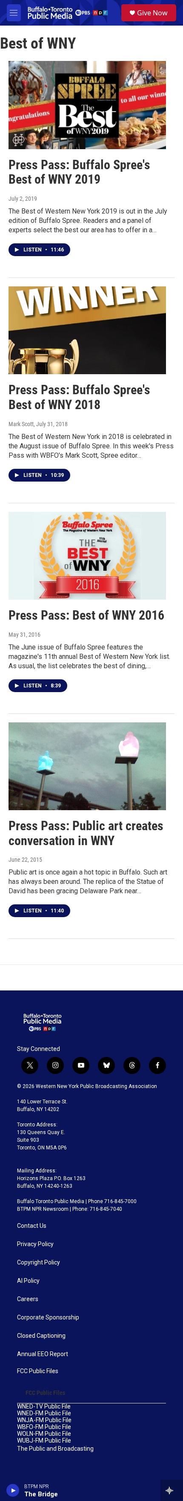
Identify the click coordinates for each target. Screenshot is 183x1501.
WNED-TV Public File (44, 1406)
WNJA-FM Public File (44, 1420)
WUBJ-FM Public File (44, 1440)
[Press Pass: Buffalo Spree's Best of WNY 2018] (87, 330)
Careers (27, 1299)
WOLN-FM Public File (44, 1434)
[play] (13, 1490)
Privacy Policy (35, 1244)
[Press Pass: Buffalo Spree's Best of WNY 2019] (87, 105)
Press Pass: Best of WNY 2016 (86, 615)
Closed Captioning (41, 1336)
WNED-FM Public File (44, 1413)
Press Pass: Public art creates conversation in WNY (86, 833)
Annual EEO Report (42, 1354)
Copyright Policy (38, 1262)
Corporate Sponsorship (48, 1317)
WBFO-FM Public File (44, 1427)
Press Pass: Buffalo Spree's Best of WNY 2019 (79, 172)
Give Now (152, 13)
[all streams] (171, 1490)
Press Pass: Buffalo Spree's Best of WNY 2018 (79, 397)
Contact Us (31, 1226)
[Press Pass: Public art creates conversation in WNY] (87, 766)
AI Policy (28, 1281)
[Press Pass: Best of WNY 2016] (87, 556)
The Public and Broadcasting (55, 1449)
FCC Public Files (37, 1371)
